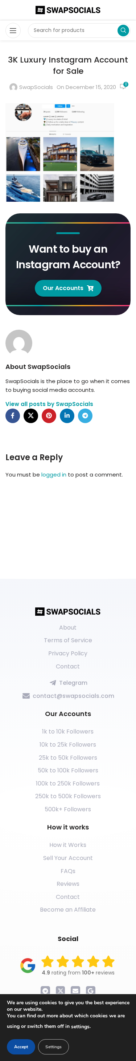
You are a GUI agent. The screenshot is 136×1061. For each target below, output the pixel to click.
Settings (53, 1047)
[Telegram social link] (85, 416)
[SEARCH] (123, 30)
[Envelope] (75, 991)
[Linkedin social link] (67, 416)
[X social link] (31, 416)
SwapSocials (36, 87)
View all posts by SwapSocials (49, 404)
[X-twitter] (60, 991)
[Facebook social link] (12, 416)
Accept (21, 1047)
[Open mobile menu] (13, 30)
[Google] (90, 991)
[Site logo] (68, 9)
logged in (53, 474)
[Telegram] (45, 991)
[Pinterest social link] (49, 416)
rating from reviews (78, 972)
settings (80, 1026)
